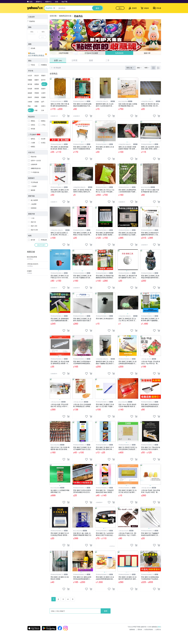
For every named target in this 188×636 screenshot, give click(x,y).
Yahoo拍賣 (35, 8)
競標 (91, 60)
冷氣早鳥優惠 (63, 53)
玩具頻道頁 (119, 53)
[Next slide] (69, 88)
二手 (107, 60)
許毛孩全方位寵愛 (91, 53)
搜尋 (105, 611)
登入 (120, 8)
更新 (159, 627)
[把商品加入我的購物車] (68, 116)
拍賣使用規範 (148, 629)
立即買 (74, 60)
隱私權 (140, 629)
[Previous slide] (51, 88)
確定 (42, 37)
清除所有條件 (41, 245)
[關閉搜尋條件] (54, 8)
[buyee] (37, 54)
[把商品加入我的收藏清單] (64, 116)
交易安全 (158, 629)
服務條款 (132, 629)
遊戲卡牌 (147, 53)
